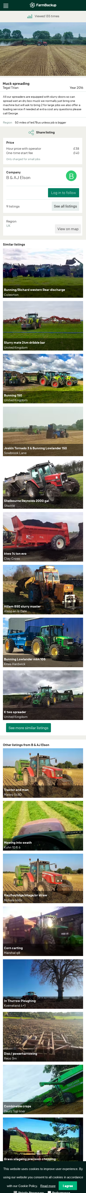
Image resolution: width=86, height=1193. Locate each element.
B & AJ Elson (18, 177)
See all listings (65, 206)
